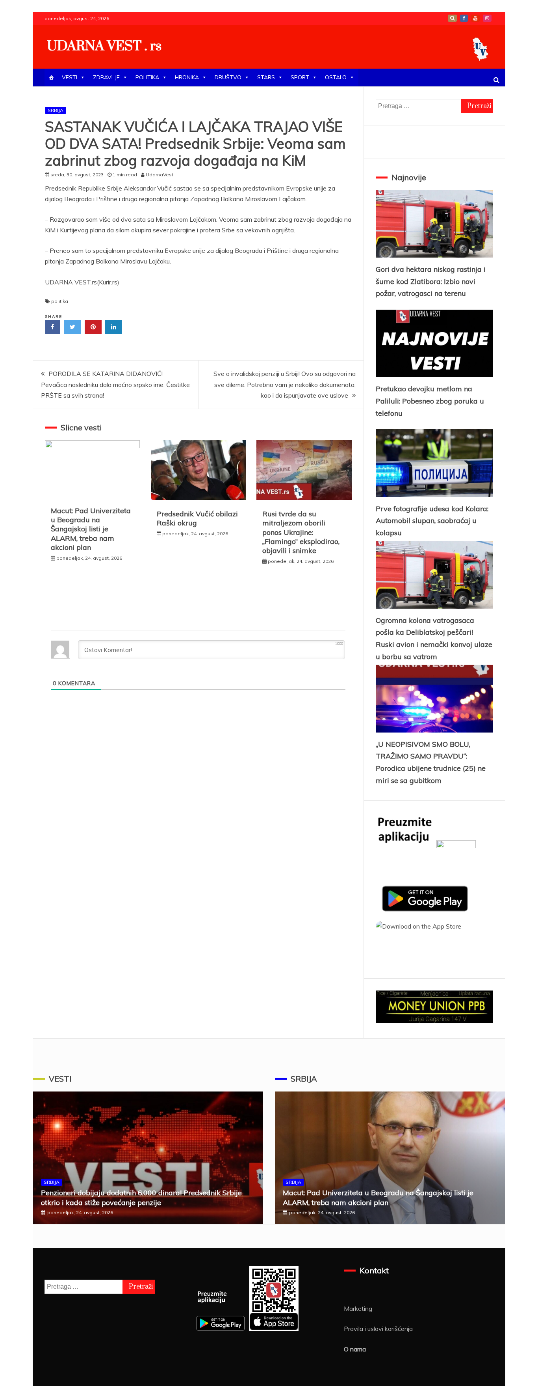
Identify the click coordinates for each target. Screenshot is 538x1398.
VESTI (69, 77)
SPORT (300, 77)
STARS (266, 77)
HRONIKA (187, 77)
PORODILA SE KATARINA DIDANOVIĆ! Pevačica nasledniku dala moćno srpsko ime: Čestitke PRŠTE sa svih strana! (115, 384)
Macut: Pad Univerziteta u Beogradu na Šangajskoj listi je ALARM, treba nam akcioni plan (91, 529)
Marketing (358, 1308)
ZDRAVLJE (106, 77)
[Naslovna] (51, 77)
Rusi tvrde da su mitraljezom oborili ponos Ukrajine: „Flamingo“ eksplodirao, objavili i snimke (300, 532)
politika (59, 301)
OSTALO (336, 77)
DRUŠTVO (228, 77)
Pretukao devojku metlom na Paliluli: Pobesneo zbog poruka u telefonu (430, 400)
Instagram (487, 18)
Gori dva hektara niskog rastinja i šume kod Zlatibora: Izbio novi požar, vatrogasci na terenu (431, 281)
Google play (452, 18)
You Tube (475, 18)
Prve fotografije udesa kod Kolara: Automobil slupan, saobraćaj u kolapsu (432, 520)
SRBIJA (55, 110)
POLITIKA (147, 77)
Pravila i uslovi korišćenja (378, 1329)
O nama (355, 1349)
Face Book (464, 18)
